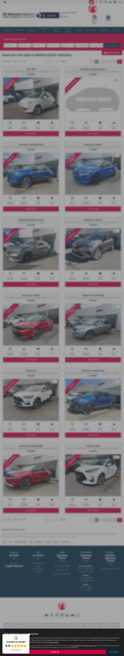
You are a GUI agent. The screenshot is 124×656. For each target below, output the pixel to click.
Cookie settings (114, 652)
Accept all (55, 652)
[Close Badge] (29, 635)
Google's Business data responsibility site (83, 646)
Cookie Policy (53, 642)
